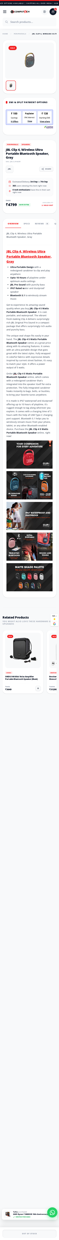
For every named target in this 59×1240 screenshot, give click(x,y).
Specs (27, 223)
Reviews (41, 223)
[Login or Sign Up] (44, 11)
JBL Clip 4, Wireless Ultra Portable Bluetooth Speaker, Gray (29, 256)
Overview (13, 223)
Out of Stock (29, 1233)
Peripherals (20, 34)
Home (5, 34)
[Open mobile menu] (4, 11)
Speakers (26, 145)
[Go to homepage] (20, 11)
